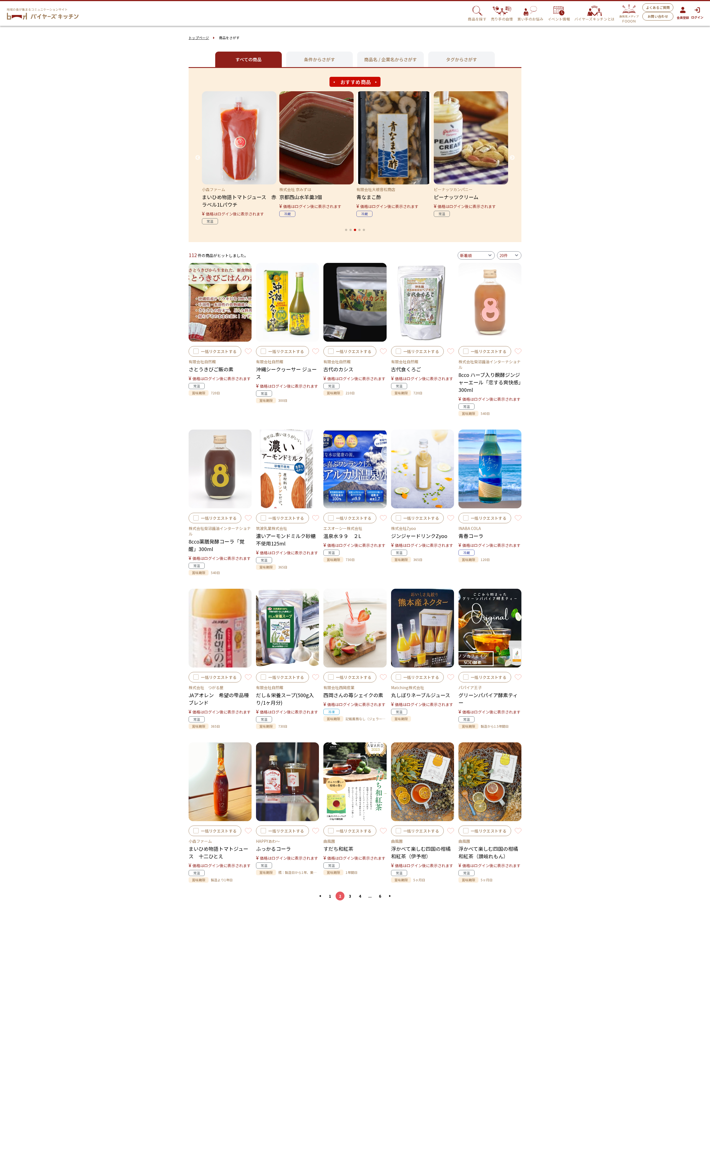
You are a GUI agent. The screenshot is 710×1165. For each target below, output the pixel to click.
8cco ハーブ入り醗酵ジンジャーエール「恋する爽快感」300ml (489, 382)
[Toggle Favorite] (248, 351)
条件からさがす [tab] (319, 59)
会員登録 (683, 17)
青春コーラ (470, 535)
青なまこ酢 (368, 196)
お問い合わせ (658, 16)
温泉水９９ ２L (342, 535)
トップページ (199, 37)
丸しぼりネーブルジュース (420, 695)
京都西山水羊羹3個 (300, 196)
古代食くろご (406, 369)
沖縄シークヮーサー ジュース (286, 373)
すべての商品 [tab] (248, 59)
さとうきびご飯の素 (211, 369)
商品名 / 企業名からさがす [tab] (390, 59)
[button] (346, 230)
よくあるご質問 (658, 7)
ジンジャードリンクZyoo (419, 535)
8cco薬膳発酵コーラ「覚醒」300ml (216, 545)
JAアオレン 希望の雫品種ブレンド (219, 698)
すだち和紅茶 (338, 848)
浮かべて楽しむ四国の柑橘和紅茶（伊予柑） (421, 852)
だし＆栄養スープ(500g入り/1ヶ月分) (285, 698)
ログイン (697, 17)
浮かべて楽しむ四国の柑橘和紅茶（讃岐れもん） (488, 852)
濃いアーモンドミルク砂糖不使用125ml (286, 539)
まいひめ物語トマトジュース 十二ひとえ (218, 852)
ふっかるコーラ (273, 848)
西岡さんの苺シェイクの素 (353, 695)
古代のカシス (338, 369)
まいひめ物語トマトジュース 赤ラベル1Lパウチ (239, 200)
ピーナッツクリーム (456, 196)
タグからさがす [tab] (461, 59)
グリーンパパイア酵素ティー (488, 698)
